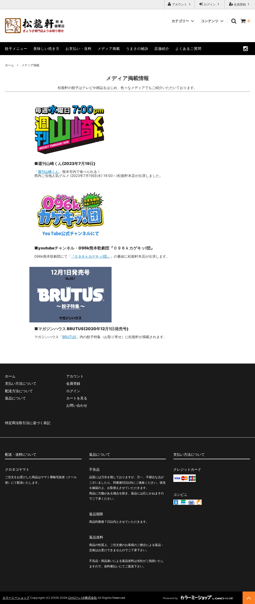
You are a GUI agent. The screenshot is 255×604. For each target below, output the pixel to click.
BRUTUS (69, 337)
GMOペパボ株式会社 (82, 598)
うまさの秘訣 (137, 48)
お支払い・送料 (78, 48)
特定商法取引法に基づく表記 (27, 423)
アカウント (179, 4)
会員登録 (240, 4)
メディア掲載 (109, 48)
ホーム (9, 65)
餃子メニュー (16, 48)
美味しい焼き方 (46, 48)
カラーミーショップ (15, 598)
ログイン (209, 4)
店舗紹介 (161, 48)
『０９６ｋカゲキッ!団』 (90, 256)
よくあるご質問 (188, 48)
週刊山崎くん (48, 171)
